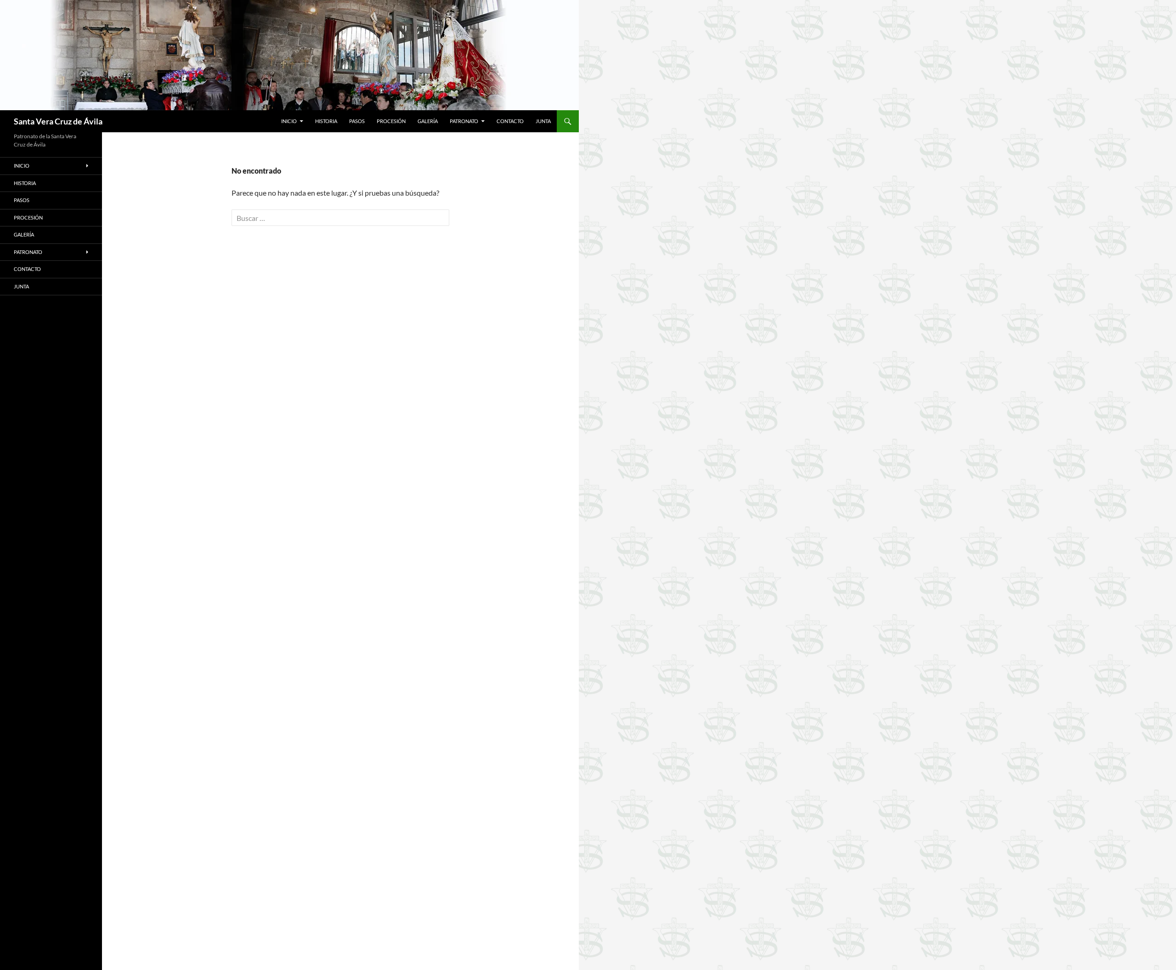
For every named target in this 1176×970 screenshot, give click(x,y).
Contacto (510, 121)
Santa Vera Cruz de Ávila (58, 121)
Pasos (357, 121)
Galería (428, 121)
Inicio (289, 121)
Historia (326, 121)
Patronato (464, 121)
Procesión (391, 121)
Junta (543, 121)
